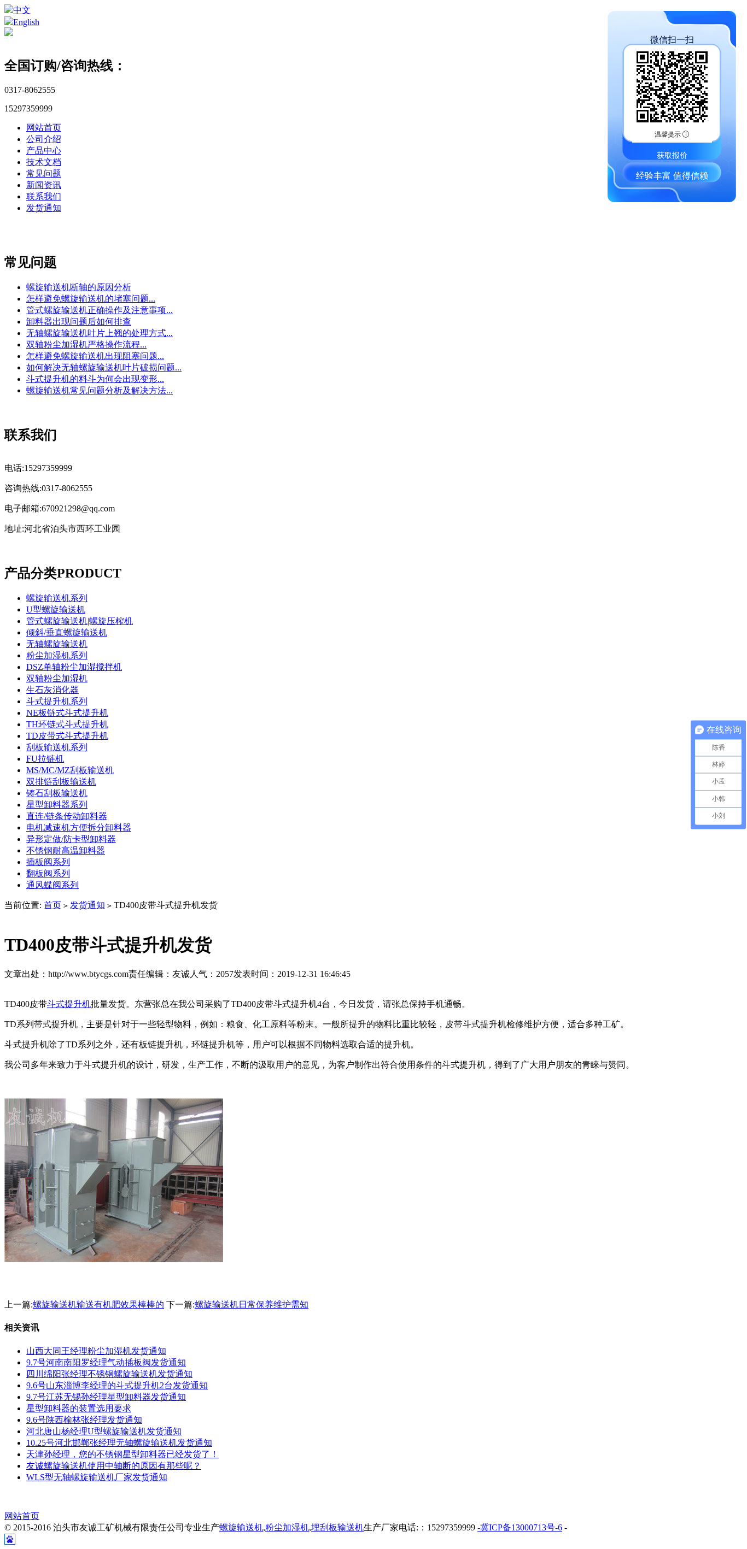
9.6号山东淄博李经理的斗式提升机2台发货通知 (117, 1385)
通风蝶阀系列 (52, 885)
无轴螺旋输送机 (56, 644)
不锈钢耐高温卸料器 (65, 850)
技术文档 (43, 162)
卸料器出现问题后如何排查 (78, 321)
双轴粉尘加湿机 (56, 678)
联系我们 (43, 196)
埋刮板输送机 (337, 1527)
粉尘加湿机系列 (56, 655)
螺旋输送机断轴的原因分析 (78, 287)
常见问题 (43, 173)
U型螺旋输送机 (55, 609)
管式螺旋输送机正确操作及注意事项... (99, 310)
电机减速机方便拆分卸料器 (78, 827)
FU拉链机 (45, 758)
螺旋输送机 (241, 1527)
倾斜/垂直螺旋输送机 (66, 632)
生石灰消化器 (52, 689)
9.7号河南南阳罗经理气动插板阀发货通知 (106, 1362)
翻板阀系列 (48, 873)
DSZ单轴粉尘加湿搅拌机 (74, 667)
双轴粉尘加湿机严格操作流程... (86, 344)
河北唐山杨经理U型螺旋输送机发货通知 (104, 1431)
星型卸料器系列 (56, 804)
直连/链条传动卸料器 (66, 816)
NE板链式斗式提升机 (67, 712)
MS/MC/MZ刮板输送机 (70, 770)
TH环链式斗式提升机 (67, 724)
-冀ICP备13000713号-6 (519, 1527)
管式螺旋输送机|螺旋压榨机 (79, 621)
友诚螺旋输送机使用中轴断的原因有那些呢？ (113, 1465)
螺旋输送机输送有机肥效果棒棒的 (98, 1304)
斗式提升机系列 (56, 701)
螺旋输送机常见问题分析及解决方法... (99, 390)
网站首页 (43, 127)
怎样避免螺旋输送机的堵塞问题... (90, 298)
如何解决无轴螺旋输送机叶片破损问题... (104, 367)
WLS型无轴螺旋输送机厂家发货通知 (96, 1477)
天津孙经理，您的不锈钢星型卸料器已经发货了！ (122, 1454)
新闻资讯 (43, 185)
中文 (22, 10)
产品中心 (43, 150)
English (26, 22)
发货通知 (43, 208)
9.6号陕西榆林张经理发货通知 (84, 1419)
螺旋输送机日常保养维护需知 (251, 1304)
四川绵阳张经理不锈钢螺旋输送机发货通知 (109, 1374)
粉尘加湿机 (287, 1527)
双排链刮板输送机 (61, 781)
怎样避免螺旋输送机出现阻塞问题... (95, 356)
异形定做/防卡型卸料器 (71, 839)
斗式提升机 (69, 1004)
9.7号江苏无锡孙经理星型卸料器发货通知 (106, 1396)
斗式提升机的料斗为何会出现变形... (95, 379)
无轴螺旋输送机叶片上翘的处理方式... (99, 333)
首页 (52, 905)
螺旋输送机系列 (56, 598)
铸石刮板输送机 (56, 793)
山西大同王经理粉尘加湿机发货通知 (96, 1351)
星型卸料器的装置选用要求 (78, 1408)
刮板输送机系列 (56, 747)
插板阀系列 (48, 862)
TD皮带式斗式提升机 (67, 735)
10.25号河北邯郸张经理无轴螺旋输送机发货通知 (119, 1442)
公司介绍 (43, 139)
